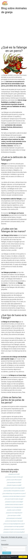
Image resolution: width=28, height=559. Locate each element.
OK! (23, 556)
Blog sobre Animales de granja (14, 10)
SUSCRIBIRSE (6, 553)
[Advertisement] (14, 29)
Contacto (3, 540)
